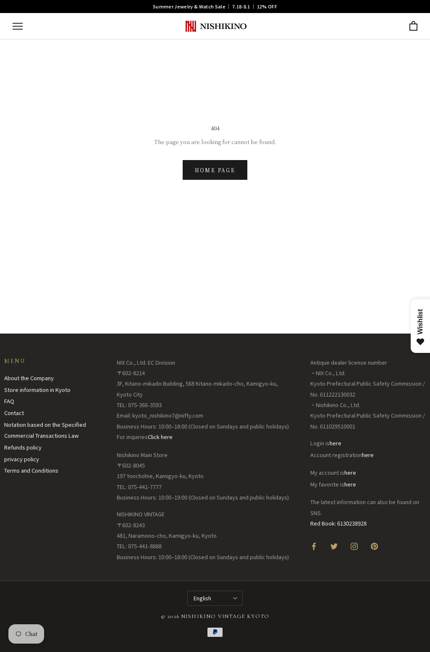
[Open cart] (413, 26)
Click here (160, 437)
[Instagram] (354, 546)
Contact (14, 413)
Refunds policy (23, 447)
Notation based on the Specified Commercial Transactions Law (45, 430)
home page (215, 170)
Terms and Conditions (31, 470)
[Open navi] (18, 26)
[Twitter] (334, 546)
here (335, 443)
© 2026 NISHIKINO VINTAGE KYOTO (215, 616)
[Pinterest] (374, 546)
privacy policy (21, 459)
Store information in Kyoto (37, 390)
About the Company (29, 378)
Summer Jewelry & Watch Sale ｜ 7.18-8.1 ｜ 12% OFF (215, 6)
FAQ (9, 401)
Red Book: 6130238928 (338, 523)
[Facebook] (313, 546)
